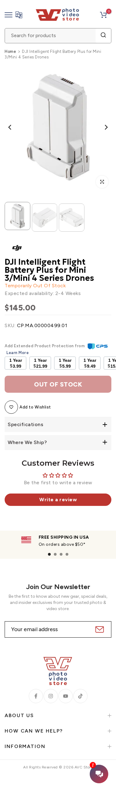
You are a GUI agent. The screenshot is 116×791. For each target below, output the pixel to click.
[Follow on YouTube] (65, 696)
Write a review (58, 499)
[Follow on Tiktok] (80, 696)
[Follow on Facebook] (36, 696)
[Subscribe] (99, 629)
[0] (103, 14)
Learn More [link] (17, 352)
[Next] (102, 127)
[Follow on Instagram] (51, 696)
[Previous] (14, 127)
